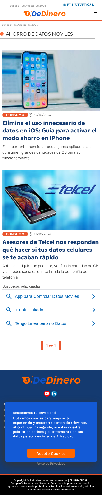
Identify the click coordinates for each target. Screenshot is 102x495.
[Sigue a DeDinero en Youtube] (47, 394)
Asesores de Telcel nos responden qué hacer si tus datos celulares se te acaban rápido (50, 250)
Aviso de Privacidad (51, 463)
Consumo (15, 115)
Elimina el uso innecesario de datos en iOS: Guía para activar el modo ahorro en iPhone (49, 130)
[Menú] (95, 13)
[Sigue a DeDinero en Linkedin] (54, 394)
